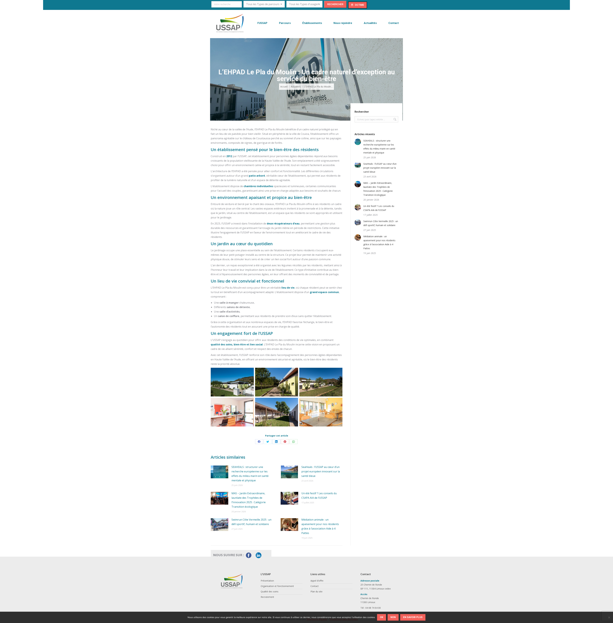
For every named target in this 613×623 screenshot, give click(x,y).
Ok (381, 617)
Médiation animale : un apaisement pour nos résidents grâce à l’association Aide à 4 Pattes (320, 526)
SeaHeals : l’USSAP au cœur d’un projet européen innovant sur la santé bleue (320, 471)
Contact (314, 586)
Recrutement (267, 596)
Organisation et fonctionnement (277, 586)
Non (393, 617)
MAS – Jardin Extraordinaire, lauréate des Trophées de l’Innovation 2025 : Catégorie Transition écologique (248, 500)
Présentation (267, 580)
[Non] (609, 617)
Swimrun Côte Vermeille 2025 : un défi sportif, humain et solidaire (251, 522)
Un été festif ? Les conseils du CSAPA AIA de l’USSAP (319, 496)
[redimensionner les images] (219, 472)
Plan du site (316, 591)
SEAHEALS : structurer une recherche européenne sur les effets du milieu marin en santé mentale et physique (250, 473)
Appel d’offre (316, 580)
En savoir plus (413, 617)
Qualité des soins (269, 591)
